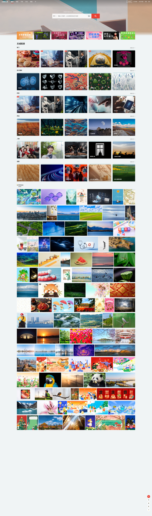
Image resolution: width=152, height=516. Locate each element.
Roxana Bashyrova (145, 28)
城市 (90, 19)
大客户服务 (141, 1)
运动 (87, 19)
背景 (94, 19)
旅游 (78, 19)
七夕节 (67, 19)
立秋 (64, 19)
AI (84, 19)
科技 (75, 19)
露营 (71, 19)
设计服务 (135, 1)
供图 (146, 1)
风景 (81, 19)
